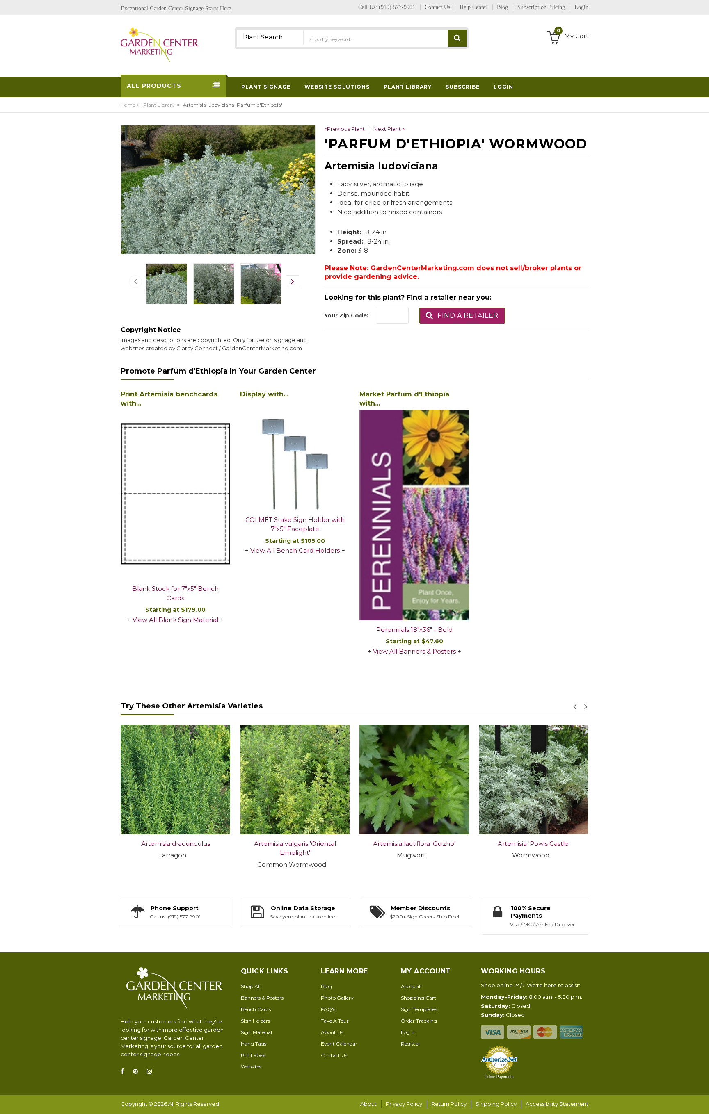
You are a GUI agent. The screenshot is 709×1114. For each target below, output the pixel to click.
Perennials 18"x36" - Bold (414, 629)
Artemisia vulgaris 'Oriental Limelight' (176, 848)
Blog (326, 986)
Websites (251, 1067)
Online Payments (499, 1077)
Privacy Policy (404, 1103)
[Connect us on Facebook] (125, 1071)
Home (128, 105)
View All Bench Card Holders (295, 550)
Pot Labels (253, 1055)
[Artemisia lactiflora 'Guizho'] (295, 779)
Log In (408, 1032)
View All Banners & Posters (414, 651)
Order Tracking (419, 1021)
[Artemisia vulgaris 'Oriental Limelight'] (175, 779)
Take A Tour (335, 1021)
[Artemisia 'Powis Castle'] (414, 779)
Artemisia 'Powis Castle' (414, 843)
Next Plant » (389, 128)
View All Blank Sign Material (175, 620)
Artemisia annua (533, 843)
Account (411, 986)
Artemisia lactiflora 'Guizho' (295, 843)
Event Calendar (339, 1044)
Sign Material (256, 1032)
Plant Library (159, 105)
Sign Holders (255, 1021)
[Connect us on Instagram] (152, 1071)
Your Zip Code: (346, 315)
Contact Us (334, 1055)
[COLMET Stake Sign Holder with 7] (295, 455)
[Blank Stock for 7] (175, 494)
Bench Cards (256, 1009)
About (368, 1103)
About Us (332, 1032)
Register (410, 1044)
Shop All (251, 986)
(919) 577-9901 (397, 7)
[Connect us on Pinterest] (138, 1071)
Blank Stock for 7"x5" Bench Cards (175, 593)
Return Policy (449, 1103)
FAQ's (328, 1009)
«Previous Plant (345, 128)
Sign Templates (419, 1009)
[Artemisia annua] (533, 779)
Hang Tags (253, 1044)
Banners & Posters (262, 998)
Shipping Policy (496, 1103)
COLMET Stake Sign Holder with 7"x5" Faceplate (295, 524)
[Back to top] (700, 1099)
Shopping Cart (418, 998)
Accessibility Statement (557, 1103)
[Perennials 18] (414, 515)
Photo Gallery (337, 998)
